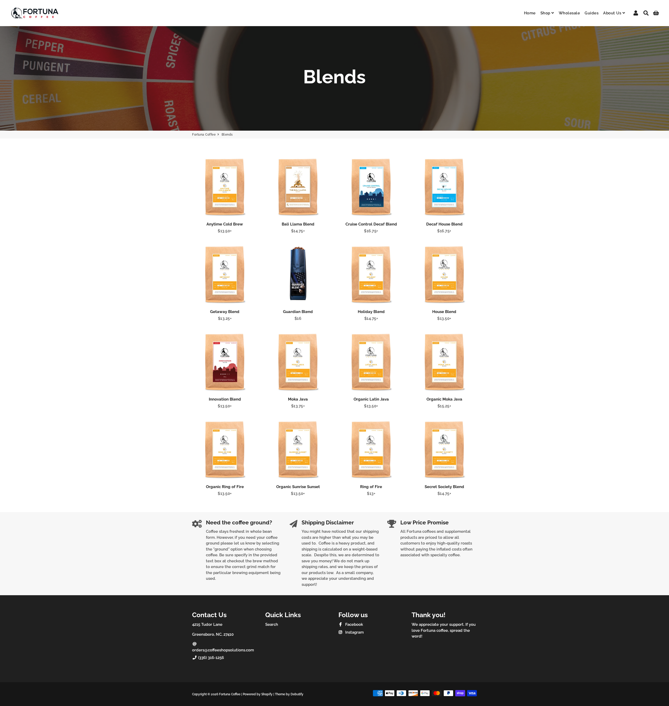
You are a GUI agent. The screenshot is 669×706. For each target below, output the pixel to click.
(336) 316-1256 (210, 657)
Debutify (297, 694)
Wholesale (569, 13)
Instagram (354, 632)
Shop (546, 13)
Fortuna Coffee (204, 134)
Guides (591, 13)
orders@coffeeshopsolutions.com (223, 650)
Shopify (267, 694)
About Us (612, 13)
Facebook (353, 624)
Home (530, 13)
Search (271, 624)
